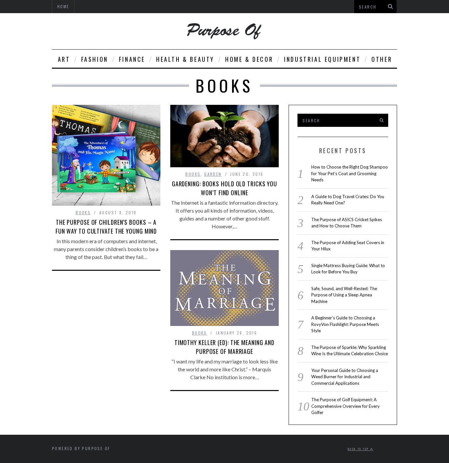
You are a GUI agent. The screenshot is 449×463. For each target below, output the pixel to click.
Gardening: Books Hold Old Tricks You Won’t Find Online (224, 188)
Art (64, 59)
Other (381, 59)
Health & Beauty (185, 59)
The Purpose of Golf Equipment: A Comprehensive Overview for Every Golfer (345, 406)
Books (83, 212)
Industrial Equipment (322, 59)
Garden (213, 174)
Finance (132, 59)
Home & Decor (249, 59)
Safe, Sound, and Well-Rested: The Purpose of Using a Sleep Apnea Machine (344, 295)
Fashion (94, 59)
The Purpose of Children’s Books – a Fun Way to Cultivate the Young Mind (106, 226)
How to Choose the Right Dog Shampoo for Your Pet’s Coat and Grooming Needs (349, 173)
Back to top (359, 449)
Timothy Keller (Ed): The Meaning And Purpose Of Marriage (224, 347)
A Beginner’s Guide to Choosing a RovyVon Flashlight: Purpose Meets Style (345, 324)
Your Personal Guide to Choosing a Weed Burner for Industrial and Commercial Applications (344, 377)
